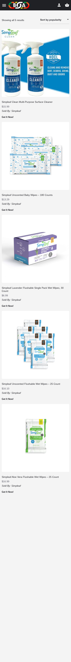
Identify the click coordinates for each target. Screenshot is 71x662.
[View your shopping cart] (67, 5)
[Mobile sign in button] (59, 5)
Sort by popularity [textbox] (50, 19)
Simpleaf (16, 111)
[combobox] (54, 20)
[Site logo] (19, 5)
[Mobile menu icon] (4, 5)
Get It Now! (7, 117)
